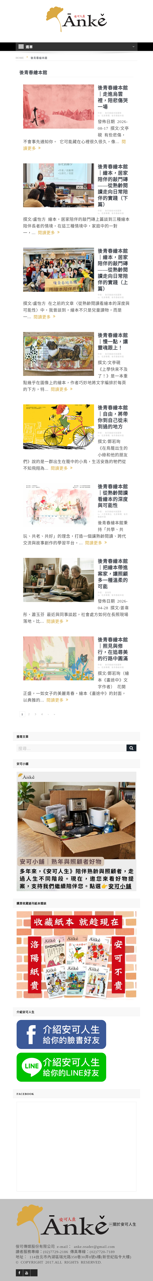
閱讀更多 (47, 232)
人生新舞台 (107, 514)
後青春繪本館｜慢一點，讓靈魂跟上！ (113, 341)
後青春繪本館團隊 (113, 113)
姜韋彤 (108, 592)
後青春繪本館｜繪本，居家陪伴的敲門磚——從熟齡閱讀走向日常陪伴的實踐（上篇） (113, 269)
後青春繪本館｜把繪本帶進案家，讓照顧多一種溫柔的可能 (113, 573)
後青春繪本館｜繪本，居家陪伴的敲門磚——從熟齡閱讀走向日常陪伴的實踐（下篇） (113, 185)
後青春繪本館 (118, 115)
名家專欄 (106, 115)
